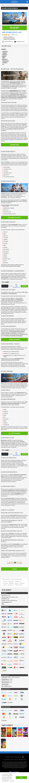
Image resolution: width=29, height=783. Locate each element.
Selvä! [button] (21, 777)
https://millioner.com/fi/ (15, 82)
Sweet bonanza (20, 732)
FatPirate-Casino (19, 584)
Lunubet (5, 581)
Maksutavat (5, 59)
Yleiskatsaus (5, 51)
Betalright (11, 583)
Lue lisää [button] (12, 780)
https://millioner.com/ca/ (13, 597)
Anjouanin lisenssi (14, 145)
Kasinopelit (4, 53)
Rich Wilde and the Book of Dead (3, 732)
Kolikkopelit (4, 55)
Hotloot (5, 584)
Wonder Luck (11, 584)
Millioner (10, 286)
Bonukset (4, 56)
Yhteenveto (4, 62)
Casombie (6, 583)
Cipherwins (22, 583)
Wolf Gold (25, 732)
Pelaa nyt (14, 28)
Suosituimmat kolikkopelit (14, 217)
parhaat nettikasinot (14, 90)
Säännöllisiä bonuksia (14, 339)
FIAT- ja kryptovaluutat (14, 433)
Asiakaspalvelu (5, 61)
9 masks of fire (9, 732)
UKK (3, 64)
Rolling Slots (11, 581)
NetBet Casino (18, 581)
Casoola (16, 583)
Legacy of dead (3, 744)
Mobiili (3, 58)
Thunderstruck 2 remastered (14, 732)
